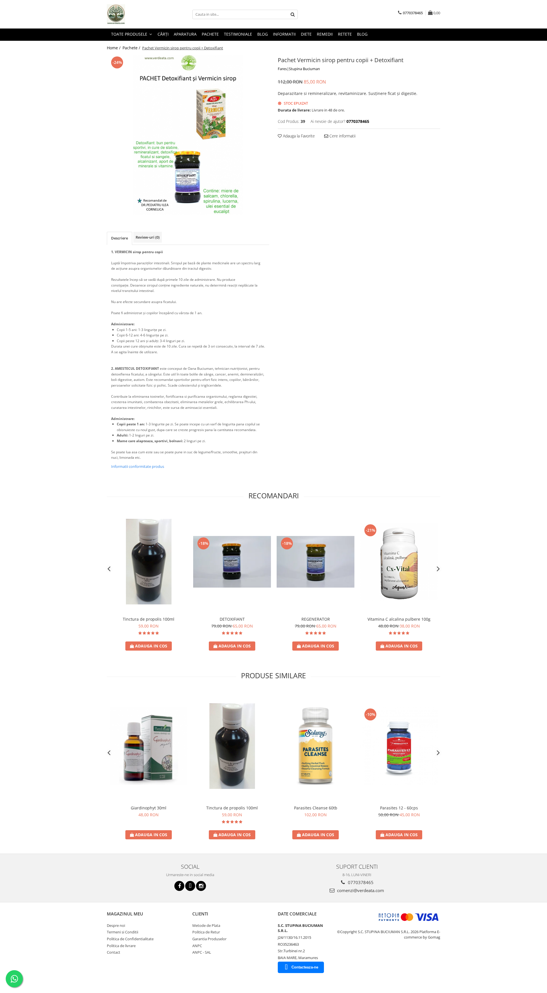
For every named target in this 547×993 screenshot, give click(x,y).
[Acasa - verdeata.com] (135, 14)
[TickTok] (190, 886)
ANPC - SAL (201, 952)
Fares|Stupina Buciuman (299, 68)
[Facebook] (179, 886)
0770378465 (360, 882)
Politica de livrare (121, 945)
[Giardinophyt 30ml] (148, 746)
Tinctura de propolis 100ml (148, 619)
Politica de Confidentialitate (130, 938)
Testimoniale (238, 34)
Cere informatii (342, 136)
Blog (262, 34)
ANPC (197, 945)
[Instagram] (201, 886)
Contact (113, 952)
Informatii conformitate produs (137, 466)
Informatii (284, 34)
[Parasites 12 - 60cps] (399, 746)
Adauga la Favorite (298, 136)
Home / (114, 47)
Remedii (325, 34)
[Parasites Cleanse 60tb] (315, 746)
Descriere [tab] (119, 238)
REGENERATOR (315, 619)
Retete (345, 34)
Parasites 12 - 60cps (399, 808)
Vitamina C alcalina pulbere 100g (399, 619)
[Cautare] (292, 14)
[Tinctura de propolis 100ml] (148, 561)
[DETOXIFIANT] (232, 562)
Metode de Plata (206, 925)
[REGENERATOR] (315, 562)
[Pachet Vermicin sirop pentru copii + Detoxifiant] (188, 135)
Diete (306, 34)
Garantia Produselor (209, 938)
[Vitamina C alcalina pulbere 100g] (399, 562)
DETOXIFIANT (232, 619)
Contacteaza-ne (304, 967)
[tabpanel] (188, 135)
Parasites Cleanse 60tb (315, 808)
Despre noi (116, 925)
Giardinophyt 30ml (148, 808)
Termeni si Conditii (122, 932)
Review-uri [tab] (148, 237)
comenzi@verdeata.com (360, 890)
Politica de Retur (206, 932)
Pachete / (132, 47)
